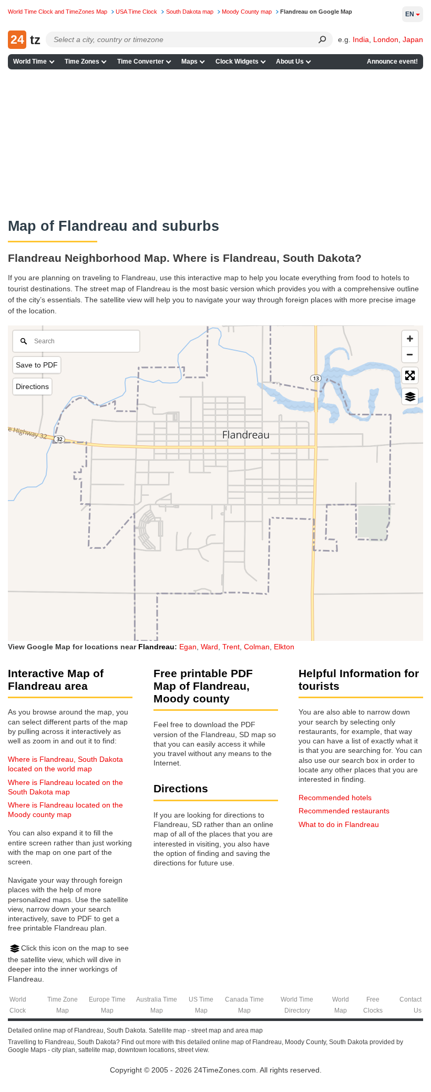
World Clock (17, 1005)
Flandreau (156, 646)
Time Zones (82, 61)
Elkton (284, 646)
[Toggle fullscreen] (410, 375)
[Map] (215, 483)
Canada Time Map (244, 1005)
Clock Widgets (237, 61)
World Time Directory (297, 1005)
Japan (413, 39)
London (385, 39)
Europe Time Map (107, 1005)
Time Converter (140, 61)
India (361, 39)
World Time (30, 61)
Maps (189, 61)
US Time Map (201, 1005)
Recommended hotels (335, 797)
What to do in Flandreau (339, 824)
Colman (257, 646)
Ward (209, 646)
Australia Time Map (156, 1005)
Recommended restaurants (344, 811)
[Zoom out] (410, 354)
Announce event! (392, 61)
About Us (290, 61)
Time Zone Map (62, 1005)
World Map (340, 1005)
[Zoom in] (410, 338)
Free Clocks (373, 1005)
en (409, 14)
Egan (188, 646)
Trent (231, 646)
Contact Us (410, 1005)
